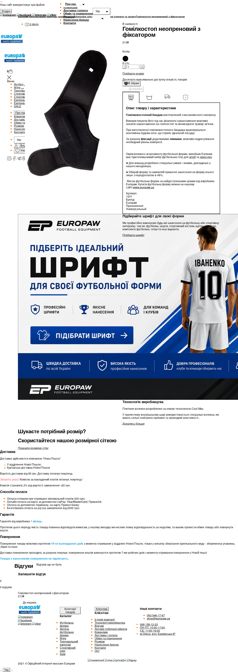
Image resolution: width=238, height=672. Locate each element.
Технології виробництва (110, 623)
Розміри (69, 17)
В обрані (133, 83)
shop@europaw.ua (158, 618)
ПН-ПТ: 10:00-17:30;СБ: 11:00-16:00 (152, 629)
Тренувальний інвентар (69, 643)
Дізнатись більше (133, 424)
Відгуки (99, 626)
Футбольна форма (67, 624)
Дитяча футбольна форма (67, 632)
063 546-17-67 (156, 615)
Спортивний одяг (67, 649)
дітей (192, 157)
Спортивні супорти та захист (118, 16)
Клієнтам (101, 609)
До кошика (135, 89)
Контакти (100, 648)
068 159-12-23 (149, 624)
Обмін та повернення (78, 14)
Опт (97, 651)
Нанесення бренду (76, 20)
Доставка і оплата (75, 10)
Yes (6, 670)
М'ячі (63, 638)
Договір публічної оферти (111, 629)
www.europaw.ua (143, 187)
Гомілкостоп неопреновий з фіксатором (160, 16)
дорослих (206, 157)
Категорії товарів (70, 610)
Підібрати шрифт (133, 235)
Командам (101, 632)
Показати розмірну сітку (33, 448)
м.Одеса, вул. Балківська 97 (157, 634)
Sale (63, 654)
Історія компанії (104, 619)
